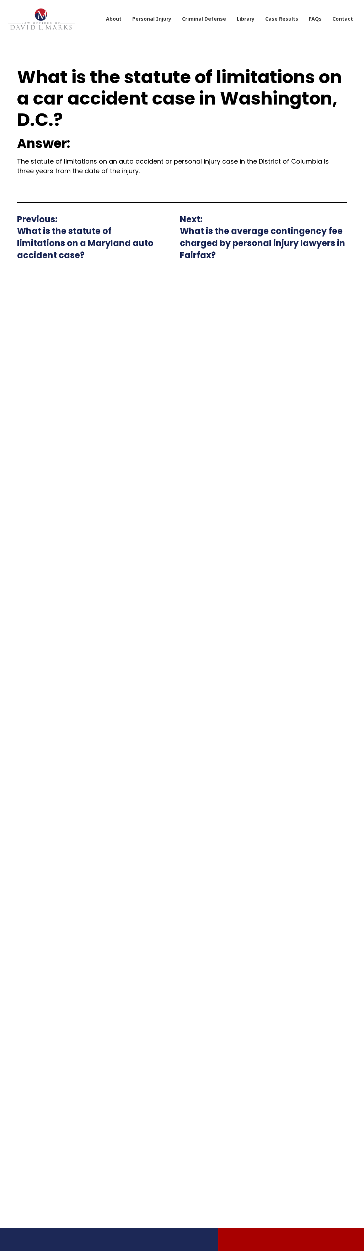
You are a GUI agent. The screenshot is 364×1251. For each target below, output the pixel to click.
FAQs (315, 18)
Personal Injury (151, 18)
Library (246, 18)
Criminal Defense (204, 18)
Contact (342, 18)
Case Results (281, 18)
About (114, 18)
